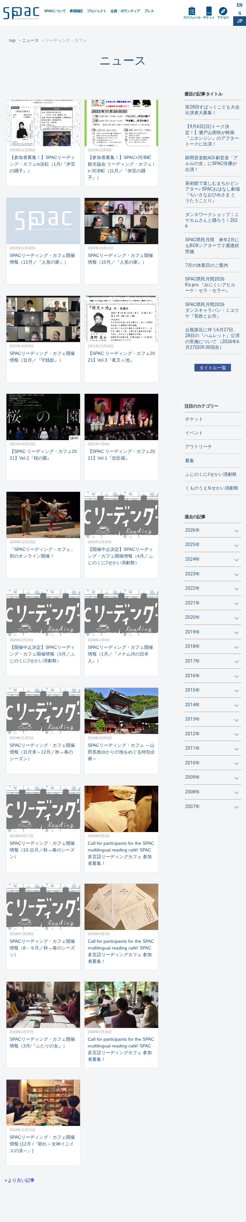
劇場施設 (76, 11)
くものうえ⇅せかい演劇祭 (211, 488)
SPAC (21, 13)
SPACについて (55, 11)
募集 (189, 460)
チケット (209, 17)
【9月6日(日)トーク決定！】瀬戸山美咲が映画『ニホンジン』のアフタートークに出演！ (212, 135)
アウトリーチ (198, 446)
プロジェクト (97, 11)
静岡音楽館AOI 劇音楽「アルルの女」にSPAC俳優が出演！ (211, 163)
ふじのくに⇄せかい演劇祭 (211, 474)
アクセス (223, 17)
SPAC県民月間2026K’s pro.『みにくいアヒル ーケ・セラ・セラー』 (210, 284)
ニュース (122, 60)
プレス (149, 11)
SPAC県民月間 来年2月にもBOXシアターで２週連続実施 (212, 245)
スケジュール (192, 17)
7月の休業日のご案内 (206, 265)
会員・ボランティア (125, 11)
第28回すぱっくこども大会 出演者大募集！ (213, 109)
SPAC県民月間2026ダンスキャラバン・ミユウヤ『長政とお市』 (212, 310)
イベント (194, 432)
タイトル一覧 (212, 367)
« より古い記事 (20, 1180)
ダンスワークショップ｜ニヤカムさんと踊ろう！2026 (212, 220)
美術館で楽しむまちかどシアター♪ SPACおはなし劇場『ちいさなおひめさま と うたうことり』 (212, 192)
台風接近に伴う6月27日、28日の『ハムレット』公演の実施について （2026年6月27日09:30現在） (212, 338)
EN (239, 5)
